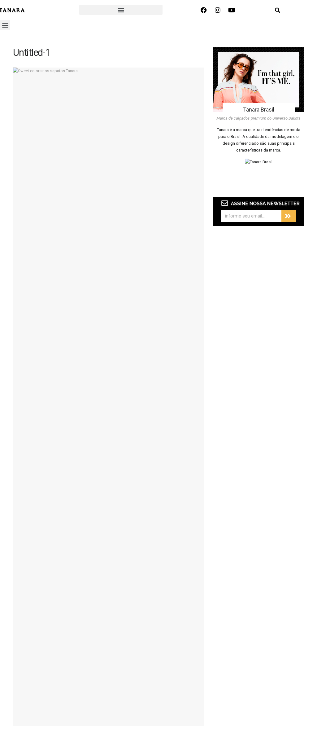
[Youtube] (231, 10)
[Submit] (288, 216)
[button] (121, 10)
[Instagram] (217, 10)
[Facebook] (204, 10)
